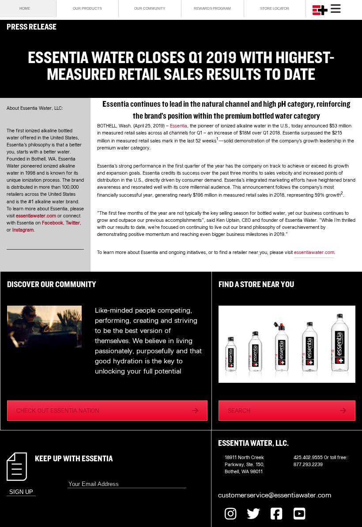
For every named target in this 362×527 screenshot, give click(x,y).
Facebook (52, 223)
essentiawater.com (36, 216)
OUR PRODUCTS (87, 9)
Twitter (73, 223)
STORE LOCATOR (274, 9)
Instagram (23, 230)
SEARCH (239, 410)
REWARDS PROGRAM (212, 9)
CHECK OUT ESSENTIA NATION (57, 410)
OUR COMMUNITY (149, 9)
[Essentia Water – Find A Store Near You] (287, 345)
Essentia (178, 126)
